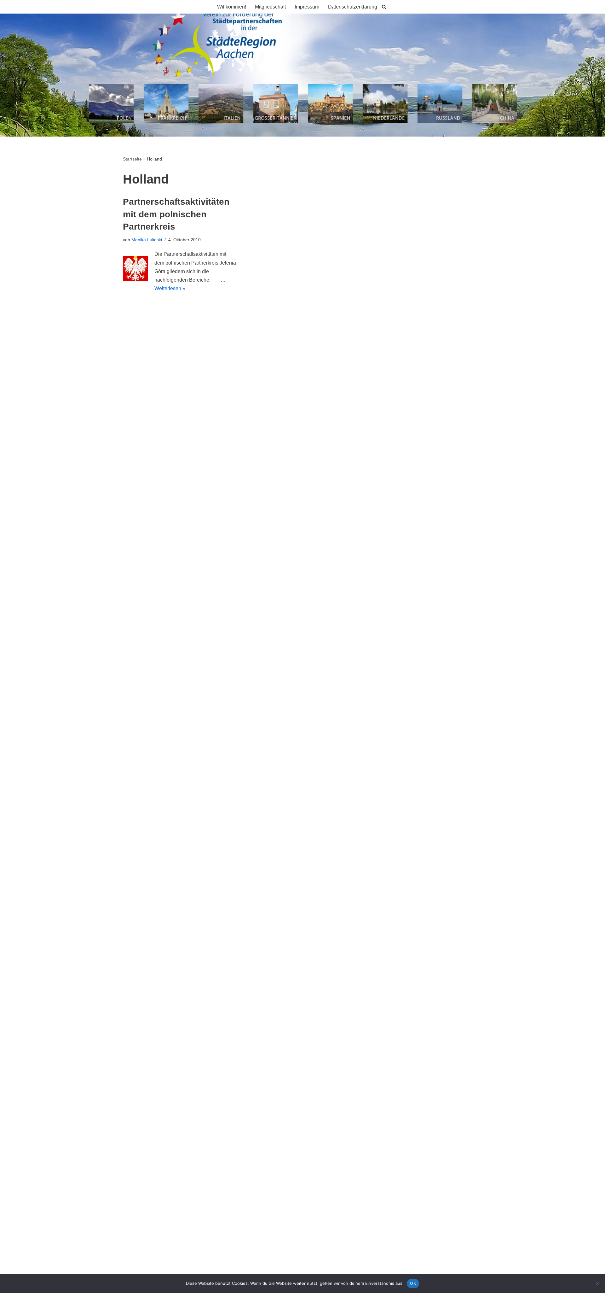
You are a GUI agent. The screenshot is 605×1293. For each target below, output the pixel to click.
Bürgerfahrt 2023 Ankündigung (157, 380)
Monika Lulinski (146, 239)
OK (413, 1283)
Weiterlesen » (169, 288)
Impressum (307, 6)
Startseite (132, 158)
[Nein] (597, 1283)
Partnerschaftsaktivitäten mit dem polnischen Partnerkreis (176, 214)
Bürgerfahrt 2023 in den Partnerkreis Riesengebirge (180, 368)
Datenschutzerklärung (352, 6)
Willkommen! (231, 6)
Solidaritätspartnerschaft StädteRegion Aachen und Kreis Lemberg (197, 403)
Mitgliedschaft (270, 6)
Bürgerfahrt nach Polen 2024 (155, 356)
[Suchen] (384, 6)
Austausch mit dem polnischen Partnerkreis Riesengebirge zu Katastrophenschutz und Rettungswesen (237, 392)
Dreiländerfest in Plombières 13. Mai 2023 (170, 415)
